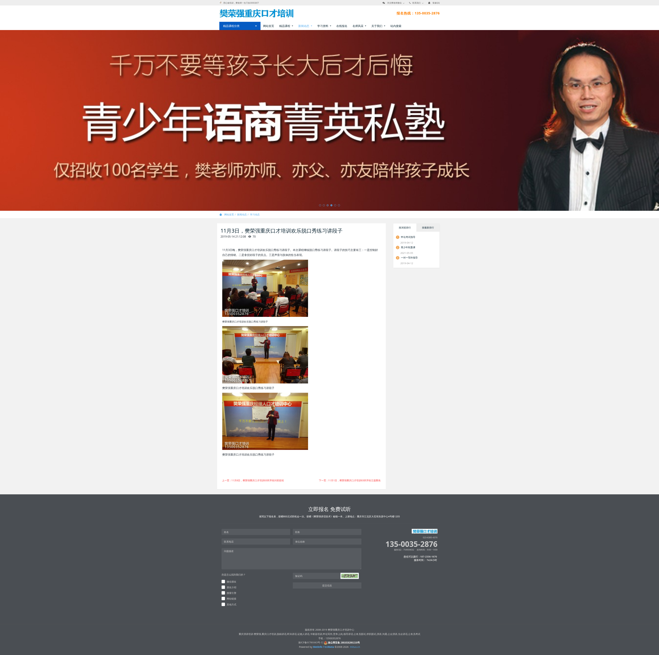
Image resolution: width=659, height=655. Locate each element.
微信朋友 (231, 581)
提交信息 (327, 585)
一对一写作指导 (409, 257)
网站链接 (231, 598)
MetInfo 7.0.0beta (323, 646)
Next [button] (657, 120)
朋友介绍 (231, 587)
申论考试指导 (408, 237)
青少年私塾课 (408, 247)
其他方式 (231, 604)
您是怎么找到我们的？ (234, 574)
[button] (349, 576)
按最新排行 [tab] (428, 227)
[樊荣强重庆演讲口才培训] (256, 13)
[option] (329, 120)
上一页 (253, 480)
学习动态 (255, 214)
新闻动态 (242, 214)
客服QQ (436, 2)
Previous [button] (1, 120)
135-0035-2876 (411, 544)
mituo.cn (355, 646)
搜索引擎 (231, 593)
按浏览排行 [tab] (405, 227)
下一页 (350, 480)
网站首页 (268, 26)
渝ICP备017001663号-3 (310, 642)
